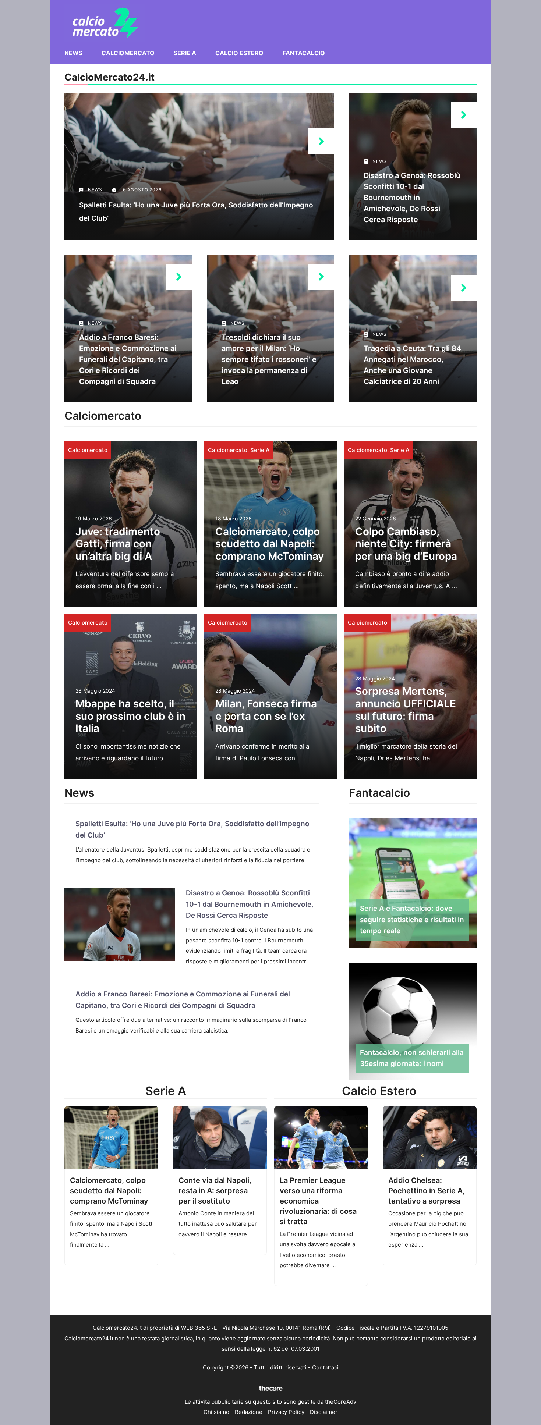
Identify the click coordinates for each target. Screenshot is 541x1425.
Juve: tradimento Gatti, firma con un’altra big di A (117, 543)
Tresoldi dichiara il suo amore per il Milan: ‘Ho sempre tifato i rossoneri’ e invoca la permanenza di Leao (269, 359)
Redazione (248, 1411)
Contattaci (325, 1367)
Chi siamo (216, 1411)
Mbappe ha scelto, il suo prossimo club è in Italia (130, 716)
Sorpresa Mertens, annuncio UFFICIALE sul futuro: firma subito (405, 710)
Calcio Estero (239, 53)
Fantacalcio (304, 53)
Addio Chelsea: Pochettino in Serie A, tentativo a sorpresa (426, 1190)
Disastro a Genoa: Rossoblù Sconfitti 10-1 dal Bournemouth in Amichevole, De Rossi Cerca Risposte (412, 197)
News (73, 53)
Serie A (185, 53)
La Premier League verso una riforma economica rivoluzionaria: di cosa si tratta (318, 1201)
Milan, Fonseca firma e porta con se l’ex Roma (266, 716)
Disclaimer (323, 1411)
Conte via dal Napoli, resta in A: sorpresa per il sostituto (214, 1190)
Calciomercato (128, 53)
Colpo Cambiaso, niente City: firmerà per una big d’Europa (406, 543)
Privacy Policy (286, 1411)
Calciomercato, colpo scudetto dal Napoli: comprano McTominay (269, 543)
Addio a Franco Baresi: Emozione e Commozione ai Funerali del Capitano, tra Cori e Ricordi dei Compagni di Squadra (127, 359)
